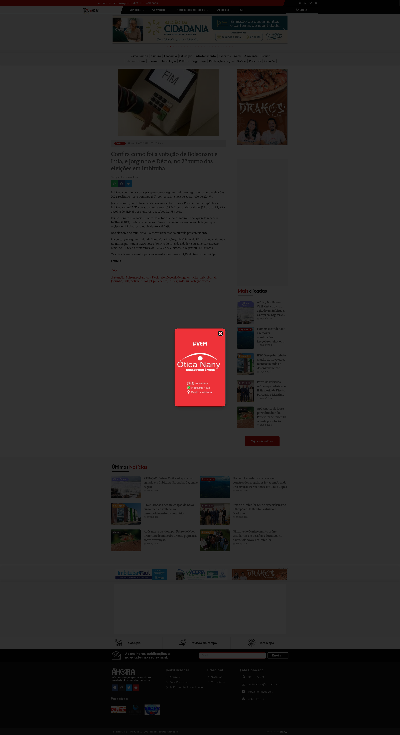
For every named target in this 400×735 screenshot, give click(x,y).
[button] (220, 333)
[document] (200, 367)
